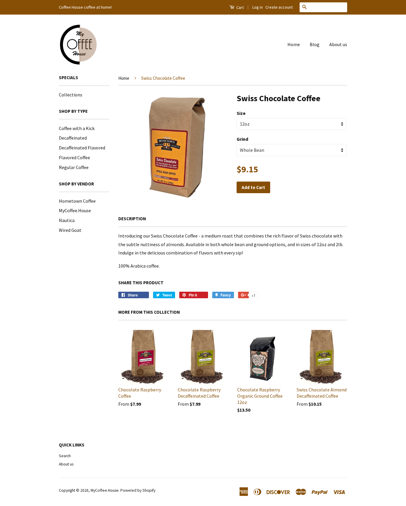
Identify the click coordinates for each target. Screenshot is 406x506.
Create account (279, 7)
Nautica (67, 220)
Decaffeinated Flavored (82, 148)
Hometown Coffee (77, 201)
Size (241, 113)
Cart (239, 7)
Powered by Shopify (137, 490)
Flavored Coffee (74, 157)
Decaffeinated (73, 138)
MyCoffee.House (75, 210)
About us (338, 44)
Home (293, 44)
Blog (315, 44)
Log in (257, 7)
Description (132, 218)
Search (65, 455)
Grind (242, 139)
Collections (70, 95)
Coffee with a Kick (77, 128)
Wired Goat (70, 230)
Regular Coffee (74, 167)
